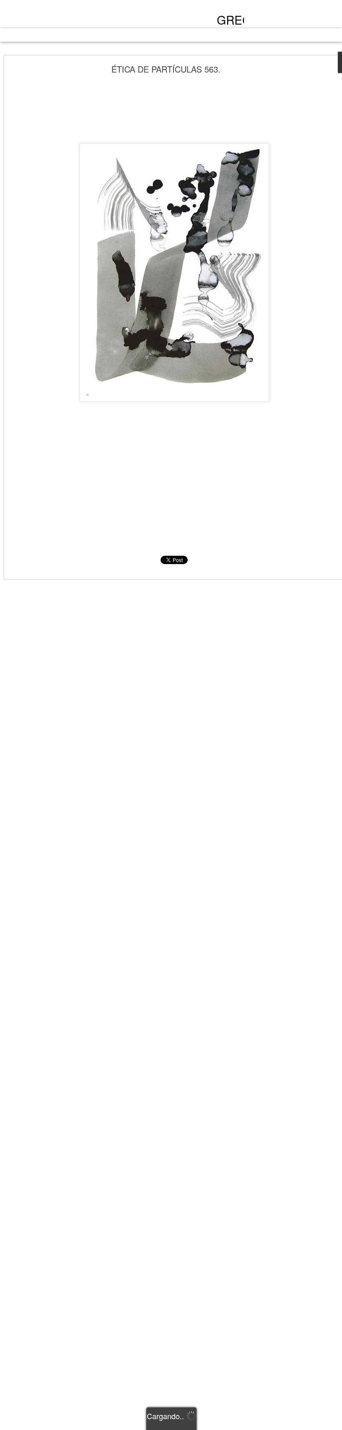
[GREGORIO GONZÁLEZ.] (75, 16)
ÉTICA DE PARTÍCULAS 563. (166, 69)
